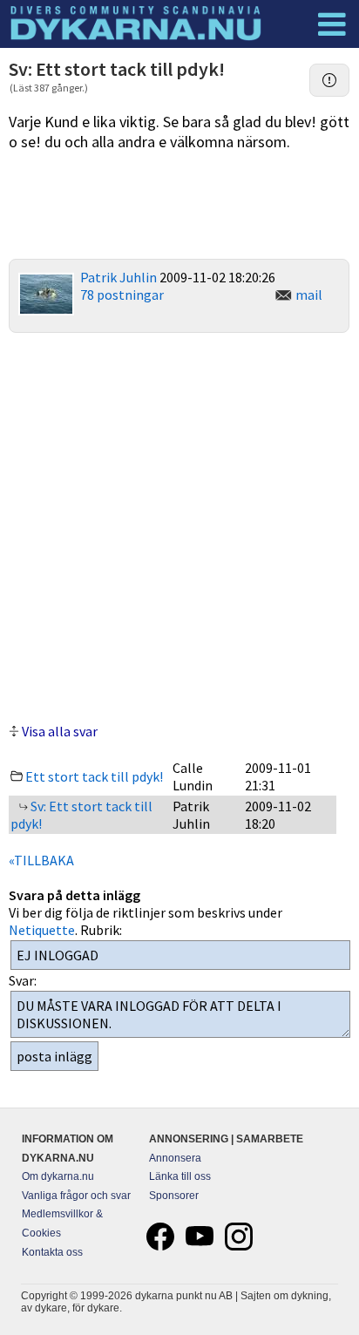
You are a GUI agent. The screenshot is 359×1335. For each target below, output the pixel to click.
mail (308, 294)
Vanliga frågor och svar (76, 1195)
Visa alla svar (60, 731)
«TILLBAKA (41, 860)
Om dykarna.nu (58, 1176)
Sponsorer (174, 1195)
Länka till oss (180, 1176)
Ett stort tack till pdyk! (94, 776)
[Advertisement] (179, 525)
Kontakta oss (52, 1252)
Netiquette (42, 930)
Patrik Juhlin (118, 277)
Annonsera (175, 1158)
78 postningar (122, 294)
